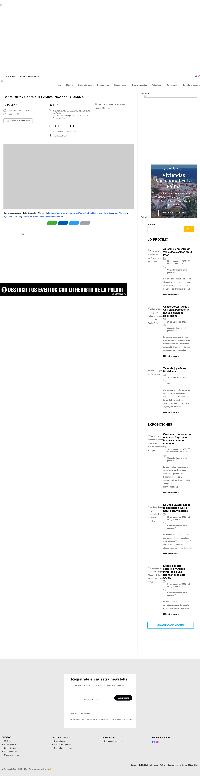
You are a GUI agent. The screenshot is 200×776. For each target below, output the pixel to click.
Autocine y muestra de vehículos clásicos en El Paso (177, 252)
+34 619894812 (10, 76)
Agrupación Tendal (12, 216)
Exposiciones (10, 748)
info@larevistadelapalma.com (30, 76)
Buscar (189, 229)
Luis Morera (119, 213)
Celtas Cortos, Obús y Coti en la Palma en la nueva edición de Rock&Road (176, 311)
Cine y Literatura (11, 751)
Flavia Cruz (108, 213)
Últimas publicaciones (113, 741)
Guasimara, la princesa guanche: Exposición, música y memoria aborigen (177, 439)
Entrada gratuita (60, 135)
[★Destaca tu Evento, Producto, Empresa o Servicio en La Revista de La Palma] (63, 295)
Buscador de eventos (63, 748)
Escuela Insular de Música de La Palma (66, 213)
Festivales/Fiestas (61, 132)
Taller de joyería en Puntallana (174, 370)
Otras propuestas (11, 755)
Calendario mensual (62, 744)
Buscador (151, 224)
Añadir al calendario (19, 120)
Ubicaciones (59, 741)
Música (73, 132)
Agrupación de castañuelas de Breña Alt (43, 216)
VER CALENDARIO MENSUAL (170, 625)
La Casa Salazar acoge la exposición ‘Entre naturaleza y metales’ (176, 507)
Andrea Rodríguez (93, 213)
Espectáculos (10, 744)
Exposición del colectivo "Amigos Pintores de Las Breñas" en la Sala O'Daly (174, 571)
